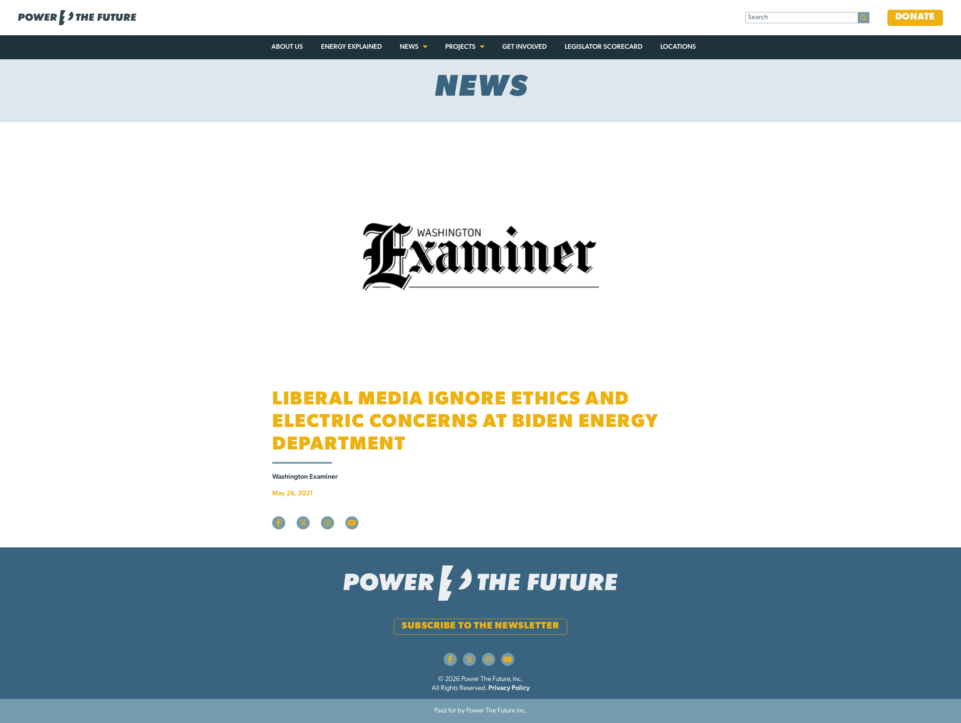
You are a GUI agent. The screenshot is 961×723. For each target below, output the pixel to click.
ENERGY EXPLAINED (351, 47)
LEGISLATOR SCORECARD (603, 47)
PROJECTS (461, 47)
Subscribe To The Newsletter (480, 626)
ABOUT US (287, 47)
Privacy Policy (509, 688)
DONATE (915, 17)
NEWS (410, 47)
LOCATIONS (678, 47)
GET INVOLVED (524, 47)
